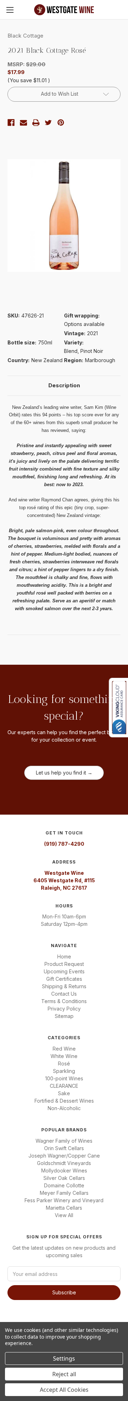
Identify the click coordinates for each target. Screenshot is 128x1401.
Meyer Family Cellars (64, 1193)
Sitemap (64, 1016)
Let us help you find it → (64, 773)
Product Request (64, 964)
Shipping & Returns (64, 986)
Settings (64, 1358)
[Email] (23, 123)
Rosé (64, 1063)
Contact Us (64, 994)
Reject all (64, 1374)
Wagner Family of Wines (64, 1141)
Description (64, 385)
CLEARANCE (64, 1086)
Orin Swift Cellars (64, 1148)
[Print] (35, 123)
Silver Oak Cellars (64, 1178)
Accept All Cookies (64, 1390)
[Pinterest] (60, 123)
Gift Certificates (64, 979)
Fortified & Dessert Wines (64, 1101)
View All (64, 1215)
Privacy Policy (64, 1009)
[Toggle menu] (10, 9)
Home (64, 956)
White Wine (64, 1056)
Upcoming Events (64, 971)
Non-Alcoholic (64, 1108)
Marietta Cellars (64, 1208)
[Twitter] (48, 123)
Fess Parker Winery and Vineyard (64, 1200)
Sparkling (64, 1071)
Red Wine (64, 1049)
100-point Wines (64, 1078)
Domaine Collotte (64, 1185)
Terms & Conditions (64, 1001)
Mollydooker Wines (64, 1171)
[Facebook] (11, 123)
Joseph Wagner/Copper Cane (64, 1156)
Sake (64, 1093)
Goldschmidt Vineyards (64, 1163)
